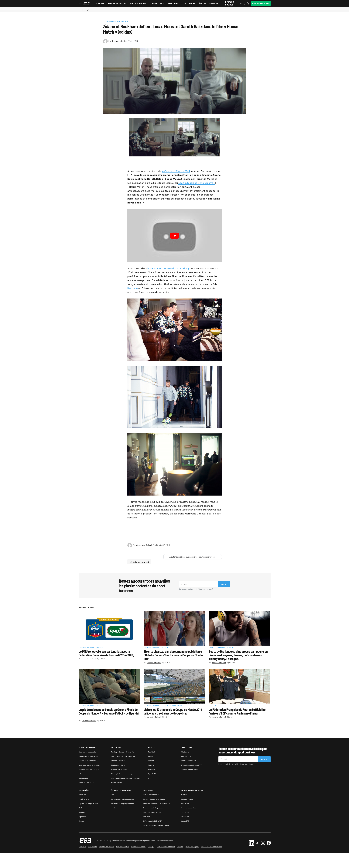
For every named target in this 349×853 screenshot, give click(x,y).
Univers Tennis (187, 799)
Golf (150, 778)
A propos (82, 846)
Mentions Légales (192, 846)
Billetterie (185, 752)
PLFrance (185, 812)
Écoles (113, 795)
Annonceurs (92, 846)
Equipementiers (118, 765)
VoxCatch (185, 803)
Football (124, 21)
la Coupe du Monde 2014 (176, 171)
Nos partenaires (122, 846)
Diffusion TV (186, 756)
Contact (180, 846)
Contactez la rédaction (166, 846)
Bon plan (146, 817)
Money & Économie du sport (123, 774)
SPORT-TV (185, 817)
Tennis (151, 765)
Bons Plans (83, 778)
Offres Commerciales (190, 769)
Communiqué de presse (153, 808)
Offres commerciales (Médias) (156, 825)
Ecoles (81, 821)
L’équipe (151, 846)
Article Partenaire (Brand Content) (158, 803)
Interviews (83, 774)
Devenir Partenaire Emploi (154, 799)
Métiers (114, 808)
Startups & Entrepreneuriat (123, 756)
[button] (80, 3)
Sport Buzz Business (88, 747)
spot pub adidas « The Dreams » (196, 183)
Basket (151, 761)
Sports (151, 747)
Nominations (116, 783)
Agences (82, 817)
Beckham (132, 288)
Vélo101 (183, 795)
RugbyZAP (185, 821)
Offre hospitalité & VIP (152, 821)
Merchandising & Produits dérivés (125, 778)
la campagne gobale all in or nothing (168, 268)
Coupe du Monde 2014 (112, 21)
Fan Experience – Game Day (123, 752)
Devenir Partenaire (151, 795)
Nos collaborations (138, 846)
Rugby (150, 756)
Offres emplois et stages (89, 769)
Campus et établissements (122, 799)
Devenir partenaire (106, 846)
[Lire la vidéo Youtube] (174, 235)
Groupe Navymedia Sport (192, 790)
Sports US (152, 774)
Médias (82, 812)
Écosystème (84, 790)
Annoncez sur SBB (261, 3)
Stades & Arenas (176, 706)
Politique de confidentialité (211, 846)
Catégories (116, 747)
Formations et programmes (122, 803)
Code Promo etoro (86, 783)
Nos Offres (148, 790)
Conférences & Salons (190, 761)
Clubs (81, 808)
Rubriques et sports (87, 752)
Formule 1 (152, 769)
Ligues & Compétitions (88, 803)
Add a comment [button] (141, 562)
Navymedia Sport (148, 841)
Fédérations (84, 799)
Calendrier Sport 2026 (88, 756)
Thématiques (186, 747)
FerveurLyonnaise (188, 808)
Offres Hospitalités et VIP (191, 765)
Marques (82, 795)
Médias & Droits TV (119, 769)
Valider (224, 584)
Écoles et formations (87, 761)
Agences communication (89, 765)
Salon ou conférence (152, 812)
